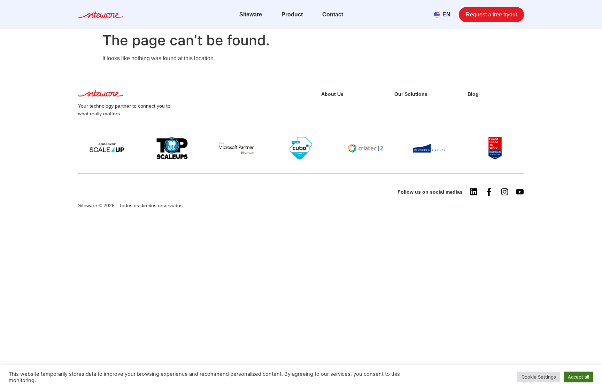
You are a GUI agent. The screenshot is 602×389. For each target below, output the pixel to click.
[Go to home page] (100, 15)
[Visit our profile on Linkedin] (474, 192)
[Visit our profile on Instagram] (504, 192)
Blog (473, 94)
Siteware (250, 14)
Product (292, 14)
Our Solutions (410, 94)
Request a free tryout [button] (491, 14)
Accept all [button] (578, 377)
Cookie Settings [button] (539, 377)
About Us (332, 94)
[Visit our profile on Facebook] (489, 192)
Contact (332, 14)
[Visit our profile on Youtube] (520, 192)
